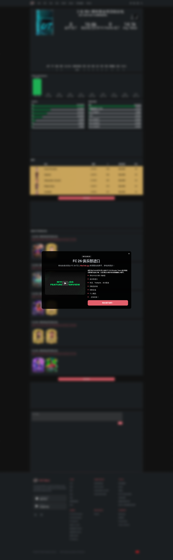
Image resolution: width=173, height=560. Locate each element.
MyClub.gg (84, 266)
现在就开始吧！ (108, 303)
